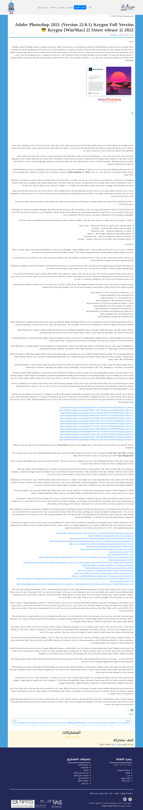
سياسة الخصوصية (124, 770)
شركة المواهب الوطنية (109, 805)
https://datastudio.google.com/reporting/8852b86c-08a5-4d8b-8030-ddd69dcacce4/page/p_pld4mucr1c (97, 437)
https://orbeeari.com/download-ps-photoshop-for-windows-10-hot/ (110, 546)
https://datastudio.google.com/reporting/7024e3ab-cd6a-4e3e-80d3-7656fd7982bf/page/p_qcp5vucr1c (97, 434)
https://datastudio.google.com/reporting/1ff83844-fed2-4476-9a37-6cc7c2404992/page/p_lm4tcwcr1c (97, 415)
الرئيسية (69, 7)
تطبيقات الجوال (83, 780)
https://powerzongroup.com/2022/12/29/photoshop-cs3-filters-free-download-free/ (104, 573)
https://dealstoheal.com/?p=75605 (121, 552)
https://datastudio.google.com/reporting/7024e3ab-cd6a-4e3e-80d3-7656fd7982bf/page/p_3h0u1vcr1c (97, 413)
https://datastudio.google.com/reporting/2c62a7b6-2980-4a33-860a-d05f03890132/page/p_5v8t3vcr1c (97, 418)
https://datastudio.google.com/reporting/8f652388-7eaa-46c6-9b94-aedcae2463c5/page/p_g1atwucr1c (97, 431)
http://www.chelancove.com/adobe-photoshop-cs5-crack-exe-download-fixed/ (105, 570)
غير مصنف (84, 783)
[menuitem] (89, 7)
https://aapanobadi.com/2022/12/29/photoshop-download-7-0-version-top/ (107, 549)
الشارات (127, 772)
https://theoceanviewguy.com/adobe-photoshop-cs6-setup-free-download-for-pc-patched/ (102, 538)
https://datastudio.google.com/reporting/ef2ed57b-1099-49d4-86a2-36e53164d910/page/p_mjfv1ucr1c (97, 429)
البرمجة (86, 770)
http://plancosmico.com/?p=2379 (122, 581)
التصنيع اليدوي (83, 778)
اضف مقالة (126, 780)
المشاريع (61, 7)
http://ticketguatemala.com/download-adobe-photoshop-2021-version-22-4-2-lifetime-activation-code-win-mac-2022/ (91, 541)
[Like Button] (132, 710)
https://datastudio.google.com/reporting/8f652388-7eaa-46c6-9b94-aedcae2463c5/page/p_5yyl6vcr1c (97, 407)
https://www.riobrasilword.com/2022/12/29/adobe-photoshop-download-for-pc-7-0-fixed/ (101, 544)
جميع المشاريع (83, 764)
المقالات (52, 7)
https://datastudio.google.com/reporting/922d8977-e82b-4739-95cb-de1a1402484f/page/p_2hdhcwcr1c (96, 410)
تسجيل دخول (42, 7)
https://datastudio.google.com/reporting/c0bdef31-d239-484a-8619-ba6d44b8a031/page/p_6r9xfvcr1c (97, 423)
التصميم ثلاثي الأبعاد (80, 772)
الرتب (128, 775)
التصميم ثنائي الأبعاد (80, 775)
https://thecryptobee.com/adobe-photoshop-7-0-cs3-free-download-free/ (108, 565)
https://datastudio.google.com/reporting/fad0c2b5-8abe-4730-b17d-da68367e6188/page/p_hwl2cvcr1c (97, 421)
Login (115, 764)
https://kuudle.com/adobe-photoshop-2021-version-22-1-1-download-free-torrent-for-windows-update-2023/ (95, 533)
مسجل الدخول (116, 744)
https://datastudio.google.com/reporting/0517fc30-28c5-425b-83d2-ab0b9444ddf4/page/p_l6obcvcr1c (97, 426)
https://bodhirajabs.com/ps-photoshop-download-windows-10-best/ (109, 568)
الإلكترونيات (84, 767)
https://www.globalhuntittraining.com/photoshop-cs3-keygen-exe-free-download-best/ (103, 576)
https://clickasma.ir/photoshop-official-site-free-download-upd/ (111, 536)
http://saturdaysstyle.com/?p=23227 (121, 554)
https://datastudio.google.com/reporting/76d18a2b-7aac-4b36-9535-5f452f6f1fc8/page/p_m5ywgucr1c (97, 439)
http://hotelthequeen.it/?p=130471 (121, 560)
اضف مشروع (80, 7)
